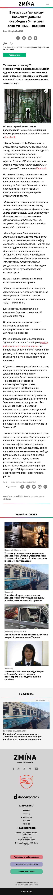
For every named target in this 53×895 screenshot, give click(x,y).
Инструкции (26, 817)
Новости (26, 810)
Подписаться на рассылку (26, 864)
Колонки (26, 820)
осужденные (31, 482)
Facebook (10, 137)
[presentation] (7, 715)
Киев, (24, 482)
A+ (5, 43)
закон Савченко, (17, 482)
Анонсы (26, 824)
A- (11, 43)
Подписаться (14, 55)
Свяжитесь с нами (27, 871)
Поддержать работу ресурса (26, 857)
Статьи (26, 814)
